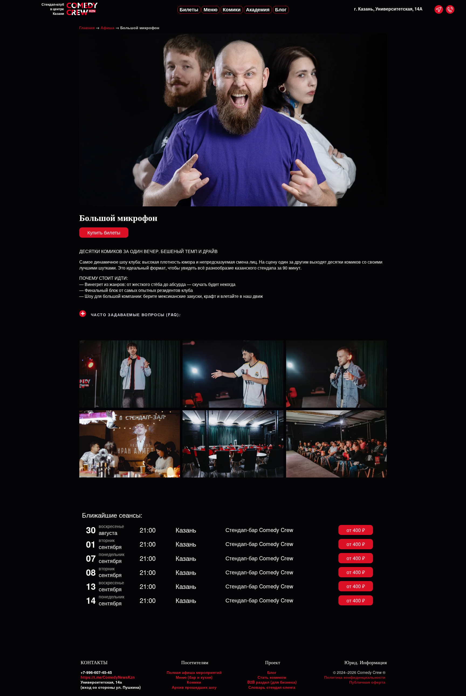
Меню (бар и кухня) (194, 677)
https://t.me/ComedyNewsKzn (108, 677)
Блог (271, 672)
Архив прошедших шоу (194, 687)
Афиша (107, 27)
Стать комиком (272, 677)
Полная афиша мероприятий (194, 672)
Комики (194, 682)
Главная (87, 27)
